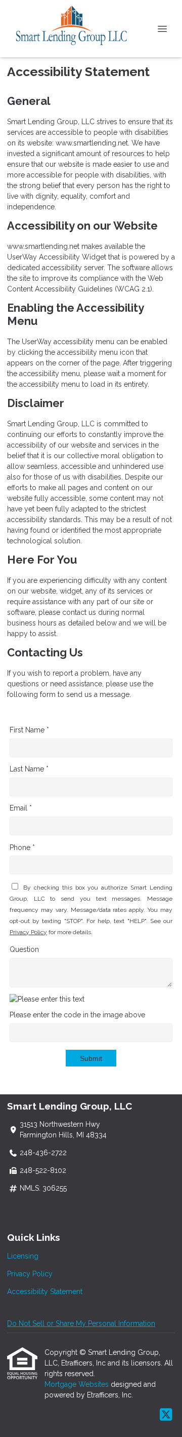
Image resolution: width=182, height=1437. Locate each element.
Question (24, 949)
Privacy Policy (28, 932)
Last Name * (29, 769)
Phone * (22, 847)
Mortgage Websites (77, 1384)
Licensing (22, 1256)
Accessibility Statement (44, 1291)
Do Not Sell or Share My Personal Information (81, 1323)
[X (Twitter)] (166, 1415)
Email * (21, 808)
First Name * (29, 730)
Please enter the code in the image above (77, 1015)
